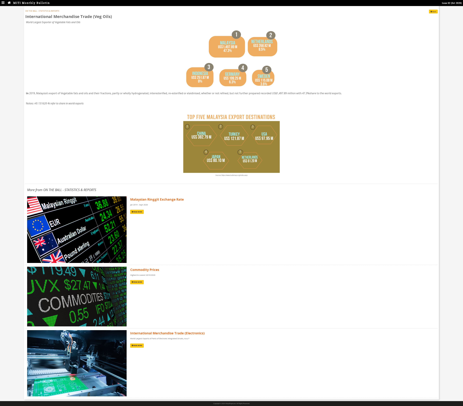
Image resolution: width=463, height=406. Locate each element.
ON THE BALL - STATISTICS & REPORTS (42, 11)
